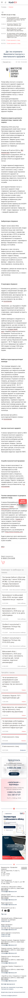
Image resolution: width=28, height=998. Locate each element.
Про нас (4, 914)
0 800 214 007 (5, 921)
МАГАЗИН (14, 774)
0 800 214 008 (5, 926)
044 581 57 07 (14, 795)
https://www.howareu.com (14, 532)
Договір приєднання (8, 984)
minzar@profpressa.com (9, 891)
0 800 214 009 (14, 792)
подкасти (19, 519)
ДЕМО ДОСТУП (23, 501)
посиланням (7, 301)
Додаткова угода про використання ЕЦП (13, 992)
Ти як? (18, 504)
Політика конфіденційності (9, 995)
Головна (3, 7)
